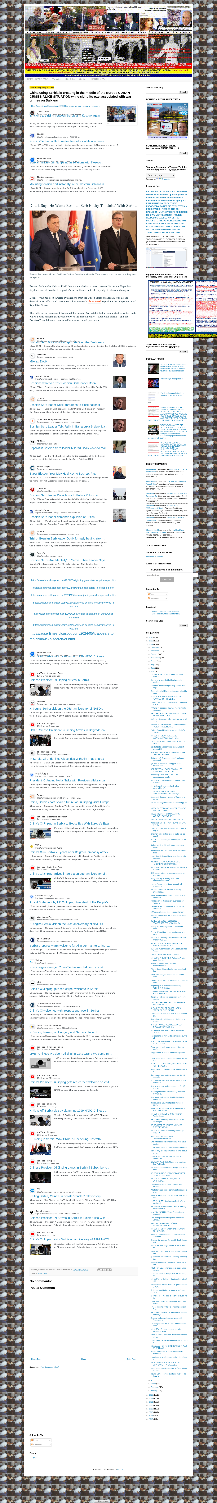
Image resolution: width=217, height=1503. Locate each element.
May (153, 672)
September (155, 658)
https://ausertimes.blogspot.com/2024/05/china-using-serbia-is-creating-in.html (74, 587)
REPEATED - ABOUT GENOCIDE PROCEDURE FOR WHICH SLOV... (166, 922)
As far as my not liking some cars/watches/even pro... (162, 1137)
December (155, 647)
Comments (154, 598)
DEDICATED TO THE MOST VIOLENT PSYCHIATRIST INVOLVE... (166, 698)
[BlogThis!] (101, 1269)
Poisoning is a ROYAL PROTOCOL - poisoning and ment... (165, 776)
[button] (39, 114)
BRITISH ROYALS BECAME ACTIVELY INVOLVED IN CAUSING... (166, 1026)
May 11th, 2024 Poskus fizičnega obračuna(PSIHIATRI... (164, 1224)
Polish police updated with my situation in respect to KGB (172, 394)
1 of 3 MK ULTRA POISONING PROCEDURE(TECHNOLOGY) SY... (166, 792)
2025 (151, 641)
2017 (151, 1416)
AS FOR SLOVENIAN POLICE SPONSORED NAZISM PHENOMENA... (168, 726)
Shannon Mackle (153, 530)
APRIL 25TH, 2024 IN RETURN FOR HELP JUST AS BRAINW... (168, 1109)
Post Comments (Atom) (49, 1367)
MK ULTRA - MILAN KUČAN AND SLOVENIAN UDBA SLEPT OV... (164, 737)
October (154, 654)
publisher (150, 494)
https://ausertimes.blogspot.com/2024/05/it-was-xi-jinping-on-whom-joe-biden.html (73, 595)
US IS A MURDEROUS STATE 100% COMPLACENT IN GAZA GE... (165, 1364)
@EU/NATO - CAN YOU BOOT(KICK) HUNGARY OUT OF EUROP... (165, 863)
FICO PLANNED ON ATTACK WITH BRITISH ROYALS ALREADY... (168, 992)
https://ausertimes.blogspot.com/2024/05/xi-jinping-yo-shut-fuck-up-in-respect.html (66, 106)
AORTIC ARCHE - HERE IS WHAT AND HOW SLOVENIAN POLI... (169, 1043)
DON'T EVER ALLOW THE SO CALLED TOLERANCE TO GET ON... (166, 770)
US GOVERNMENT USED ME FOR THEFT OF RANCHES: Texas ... (168, 1174)
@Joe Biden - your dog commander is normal (169, 1147)
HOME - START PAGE (37, 79)
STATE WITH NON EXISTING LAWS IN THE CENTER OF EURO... (168, 754)
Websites (56, 79)
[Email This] (98, 1269)
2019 (151, 1409)
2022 (151, 1398)
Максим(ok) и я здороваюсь (171, 379)
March (153, 1384)
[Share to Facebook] (107, 1269)
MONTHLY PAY (98, 79)
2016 (151, 1419)
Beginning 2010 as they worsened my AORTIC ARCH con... (166, 987)
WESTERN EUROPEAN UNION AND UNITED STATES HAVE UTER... (169, 715)
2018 (151, 1412)
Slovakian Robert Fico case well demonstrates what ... (163, 964)
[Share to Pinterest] (110, 1269)
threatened (94, 301)
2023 (151, 1395)
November (155, 651)
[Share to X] (104, 1269)
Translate (166, 179)
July (153, 665)
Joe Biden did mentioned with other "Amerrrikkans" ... (165, 787)
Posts (152, 594)
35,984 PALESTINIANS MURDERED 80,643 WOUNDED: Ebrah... (168, 809)
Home (83, 1359)
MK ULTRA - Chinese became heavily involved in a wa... (166, 1330)
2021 (151, 1402)
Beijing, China (42, 1273)
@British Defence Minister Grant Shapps (167, 819)
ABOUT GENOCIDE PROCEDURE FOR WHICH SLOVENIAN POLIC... (167, 944)
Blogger (120, 1469)
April (153, 1380)
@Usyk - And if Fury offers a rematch (165, 954)
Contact (83, 79)
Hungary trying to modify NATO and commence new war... (165, 880)
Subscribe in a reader (154, 557)
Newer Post (36, 1359)
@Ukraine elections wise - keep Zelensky (167, 912)
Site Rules (70, 79)
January (154, 1391)
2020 (151, 1405)
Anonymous (151, 481)
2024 (151, 644)
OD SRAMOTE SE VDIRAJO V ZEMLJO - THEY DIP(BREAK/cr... (167, 1126)
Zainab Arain (151, 469)
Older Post (131, 1359)
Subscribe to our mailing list (166, 569)
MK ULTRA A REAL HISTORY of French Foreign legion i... (166, 1115)
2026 (151, 637)
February (155, 1387)
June (153, 668)
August (154, 661)
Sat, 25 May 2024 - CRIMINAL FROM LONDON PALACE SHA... (165, 815)
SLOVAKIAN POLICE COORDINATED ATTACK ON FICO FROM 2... (166, 1009)
